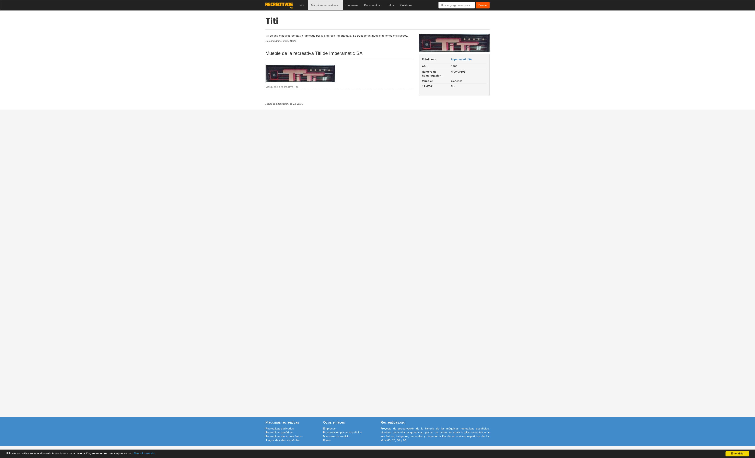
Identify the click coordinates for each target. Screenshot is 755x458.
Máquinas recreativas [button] (324, 5)
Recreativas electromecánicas (284, 436)
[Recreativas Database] (279, 5)
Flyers (327, 440)
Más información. (144, 453)
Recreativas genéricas (279, 432)
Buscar (482, 5)
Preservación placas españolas (342, 432)
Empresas (352, 5)
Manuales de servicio (336, 436)
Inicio (302, 5)
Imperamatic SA (461, 59)
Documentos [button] (372, 5)
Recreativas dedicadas (279, 428)
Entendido (737, 453)
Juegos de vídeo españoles (282, 440)
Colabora (406, 5)
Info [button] (390, 5)
